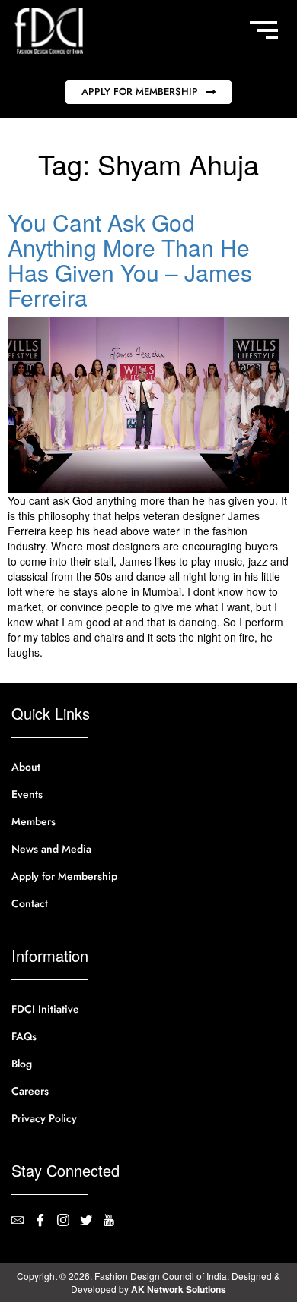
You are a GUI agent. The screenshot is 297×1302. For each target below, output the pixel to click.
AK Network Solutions (178, 1289)
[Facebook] (45, 1221)
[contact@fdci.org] (22, 1221)
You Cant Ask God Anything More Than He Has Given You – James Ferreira (130, 260)
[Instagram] (68, 1221)
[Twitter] (91, 1221)
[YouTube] (114, 1221)
